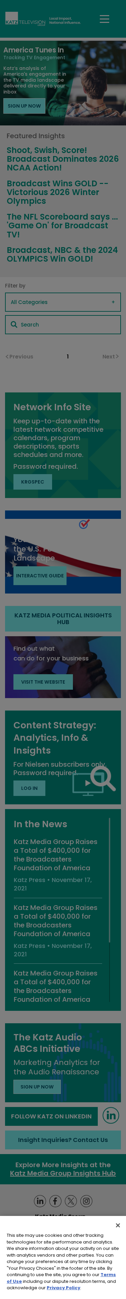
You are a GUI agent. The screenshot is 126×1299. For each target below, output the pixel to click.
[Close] (118, 1225)
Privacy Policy (63, 1288)
